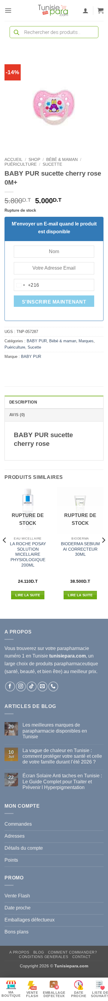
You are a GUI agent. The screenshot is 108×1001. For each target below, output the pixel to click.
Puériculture (20, 164)
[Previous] (4, 552)
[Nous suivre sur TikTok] (32, 686)
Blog (38, 952)
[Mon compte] (85, 10)
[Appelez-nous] (53, 686)
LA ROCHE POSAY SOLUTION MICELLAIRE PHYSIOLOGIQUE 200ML (28, 554)
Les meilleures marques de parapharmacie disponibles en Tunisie (54, 730)
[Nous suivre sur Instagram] (21, 686)
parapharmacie (73, 648)
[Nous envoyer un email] (42, 686)
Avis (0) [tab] (17, 415)
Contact (81, 957)
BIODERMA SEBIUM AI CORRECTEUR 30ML (80, 549)
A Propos (19, 952)
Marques (86, 341)
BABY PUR (37, 341)
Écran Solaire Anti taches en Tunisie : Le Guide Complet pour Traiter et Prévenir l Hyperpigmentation (62, 781)
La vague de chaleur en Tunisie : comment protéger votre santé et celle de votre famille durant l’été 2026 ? (62, 756)
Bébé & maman (62, 159)
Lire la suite (27, 595)
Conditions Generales (43, 957)
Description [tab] (23, 402)
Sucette (52, 164)
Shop (34, 159)
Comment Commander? (72, 952)
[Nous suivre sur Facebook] (10, 686)
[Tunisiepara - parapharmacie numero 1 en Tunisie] (53, 10)
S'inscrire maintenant (54, 301)
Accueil (13, 159)
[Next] (103, 552)
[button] (8, 10)
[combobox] (26, 285)
